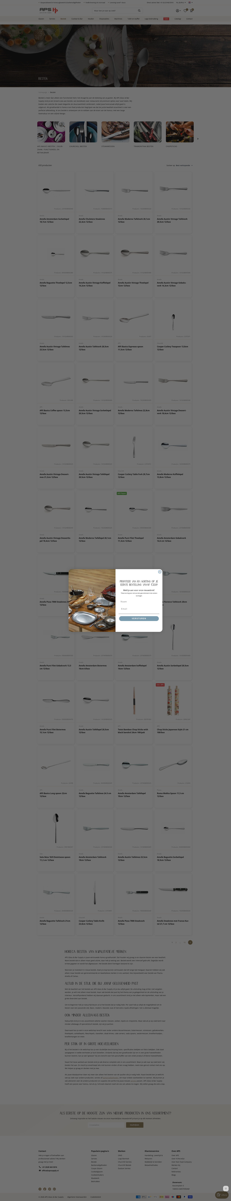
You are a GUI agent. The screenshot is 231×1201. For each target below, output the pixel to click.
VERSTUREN (139, 619)
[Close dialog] (159, 571)
